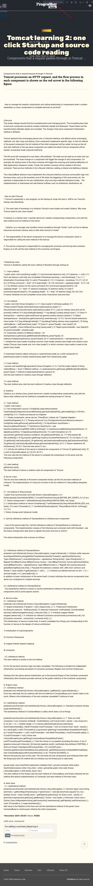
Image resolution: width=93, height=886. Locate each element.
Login (8, 835)
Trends (16, 870)
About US (63, 870)
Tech (39, 870)
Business (28, 870)
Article (46, 30)
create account (19, 835)
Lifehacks (50, 870)
